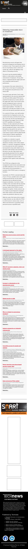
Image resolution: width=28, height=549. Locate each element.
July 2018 (4, 34)
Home (4, 8)
